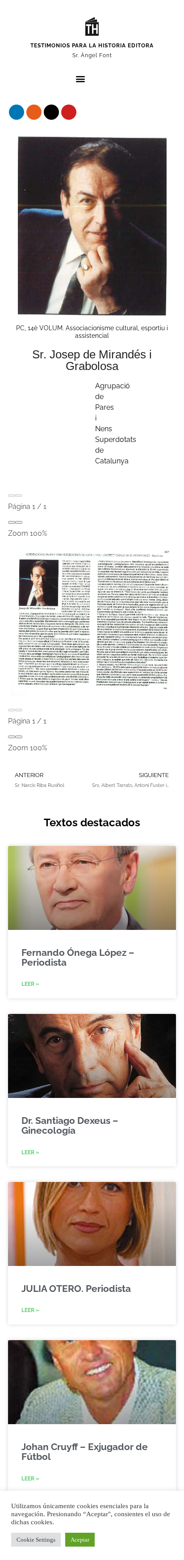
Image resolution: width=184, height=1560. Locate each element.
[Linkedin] (16, 112)
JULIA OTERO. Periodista (76, 1288)
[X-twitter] (51, 112)
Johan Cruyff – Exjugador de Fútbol (84, 1451)
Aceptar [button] (80, 1539)
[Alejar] (11, 522)
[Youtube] (68, 112)
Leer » (30, 984)
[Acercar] (18, 522)
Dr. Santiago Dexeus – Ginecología (69, 1125)
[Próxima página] (18, 495)
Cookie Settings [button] (36, 1539)
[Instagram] (34, 112)
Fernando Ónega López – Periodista (77, 957)
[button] (80, 78)
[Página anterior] (11, 495)
